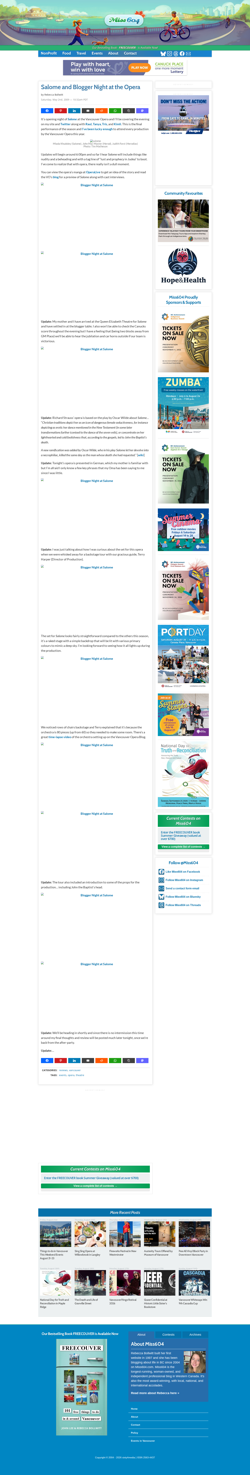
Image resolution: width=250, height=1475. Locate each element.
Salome (72, 119)
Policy (134, 1432)
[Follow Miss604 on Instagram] (169, 54)
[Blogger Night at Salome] (95, 283)
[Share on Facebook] (47, 110)
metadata (96, 1067)
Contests (168, 1334)
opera (71, 1075)
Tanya (97, 124)
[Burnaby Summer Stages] (183, 714)
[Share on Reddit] (101, 110)
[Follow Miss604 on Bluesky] (163, 54)
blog (56, 177)
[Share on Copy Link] (129, 110)
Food (66, 53)
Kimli (117, 124)
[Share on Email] (88, 110)
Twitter (65, 124)
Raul (89, 124)
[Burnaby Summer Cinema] (183, 529)
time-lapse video (59, 737)
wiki (141, 455)
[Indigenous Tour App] (183, 220)
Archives (195, 1334)
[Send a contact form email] (188, 54)
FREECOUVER (127, 48)
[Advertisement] (95, 1124)
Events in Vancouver (143, 1440)
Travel (81, 53)
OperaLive (93, 172)
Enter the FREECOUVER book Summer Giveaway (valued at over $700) (91, 1178)
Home (134, 1408)
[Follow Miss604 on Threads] (176, 54)
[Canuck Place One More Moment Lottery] (125, 67)
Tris (104, 124)
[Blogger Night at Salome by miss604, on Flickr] (95, 215)
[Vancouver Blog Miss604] (125, 18)
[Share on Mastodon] (142, 110)
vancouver (75, 1070)
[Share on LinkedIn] (74, 110)
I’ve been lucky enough (97, 129)
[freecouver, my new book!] (81, 1435)
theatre (80, 1075)
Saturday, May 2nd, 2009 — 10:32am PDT (64, 99)
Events (97, 53)
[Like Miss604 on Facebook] (182, 54)
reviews (63, 1070)
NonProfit (49, 53)
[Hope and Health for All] (183, 267)
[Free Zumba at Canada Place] (183, 406)
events (62, 1075)
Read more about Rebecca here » (155, 1393)
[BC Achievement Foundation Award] (183, 340)
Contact (130, 53)
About (113, 53)
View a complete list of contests (93, 1185)
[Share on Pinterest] (61, 110)
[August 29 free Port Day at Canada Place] (183, 657)
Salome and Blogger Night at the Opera (90, 87)
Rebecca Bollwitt (53, 94)
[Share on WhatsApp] (115, 110)
